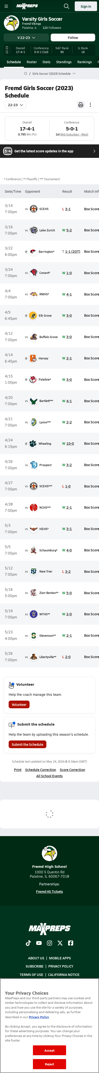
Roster (32, 61)
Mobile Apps (60, 958)
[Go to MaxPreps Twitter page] (60, 943)
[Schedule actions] (90, 105)
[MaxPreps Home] (27, 6)
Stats (46, 61)
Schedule (14, 61)
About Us (36, 958)
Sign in (86, 6)
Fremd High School (49, 866)
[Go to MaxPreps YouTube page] (39, 943)
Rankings (84, 61)
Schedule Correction (40, 769)
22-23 (13, 104)
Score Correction (72, 769)
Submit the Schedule (27, 744)
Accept (49, 1050)
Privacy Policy (60, 966)
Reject (49, 1064)
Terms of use (31, 974)
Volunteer (19, 704)
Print (17, 769)
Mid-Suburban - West (74, 134)
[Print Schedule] (81, 105)
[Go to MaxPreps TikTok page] (28, 943)
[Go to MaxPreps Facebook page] (71, 943)
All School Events (49, 776)
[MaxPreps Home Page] (25, 73)
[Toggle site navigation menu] (6, 6)
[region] (49, 1025)
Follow (73, 37)
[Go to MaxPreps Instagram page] (49, 943)
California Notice (64, 974)
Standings (64, 61)
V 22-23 (24, 37)
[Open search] (66, 6)
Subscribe (34, 966)
